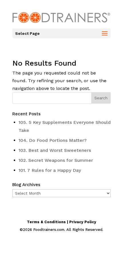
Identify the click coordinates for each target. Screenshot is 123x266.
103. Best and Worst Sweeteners (55, 150)
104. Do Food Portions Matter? (53, 140)
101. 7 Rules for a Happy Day (50, 170)
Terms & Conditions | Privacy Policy (61, 222)
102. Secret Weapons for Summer (56, 160)
